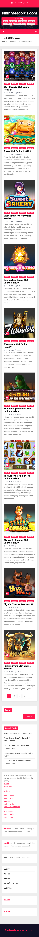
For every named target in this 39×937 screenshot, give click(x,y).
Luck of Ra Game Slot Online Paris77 (18, 733)
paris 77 (7, 801)
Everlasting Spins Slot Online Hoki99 (16, 281)
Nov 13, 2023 (10, 93)
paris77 (5, 21)
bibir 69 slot (8, 817)
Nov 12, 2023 (10, 222)
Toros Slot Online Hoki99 (17, 151)
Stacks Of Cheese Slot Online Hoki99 (16, 541)
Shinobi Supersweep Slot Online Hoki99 (17, 410)
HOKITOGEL (8, 911)
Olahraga (22, 84)
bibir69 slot (8, 786)
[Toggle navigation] (36, 31)
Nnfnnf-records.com (19, 13)
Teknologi (30, 84)
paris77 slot (12, 21)
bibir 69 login (9, 814)
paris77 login (8, 24)
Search (8, 710)
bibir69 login (8, 811)
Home (4, 41)
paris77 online (9, 804)
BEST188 (7, 900)
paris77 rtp (32, 21)
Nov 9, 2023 (10, 482)
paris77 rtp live (22, 21)
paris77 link (31, 24)
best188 (7, 828)
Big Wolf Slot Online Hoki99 (19, 604)
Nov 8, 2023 (10, 607)
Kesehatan (14, 84)
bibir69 (6, 843)
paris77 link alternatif (19, 24)
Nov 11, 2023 (10, 350)
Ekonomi (7, 84)
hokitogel (7, 791)
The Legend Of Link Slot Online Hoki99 (17, 477)
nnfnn (19, 93)
